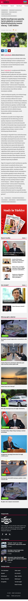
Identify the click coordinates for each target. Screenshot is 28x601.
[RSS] (9, 534)
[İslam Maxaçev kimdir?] (7, 308)
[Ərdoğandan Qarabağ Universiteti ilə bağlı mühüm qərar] (14, 444)
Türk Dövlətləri (4, 570)
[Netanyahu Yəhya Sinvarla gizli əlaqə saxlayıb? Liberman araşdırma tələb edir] (3, 559)
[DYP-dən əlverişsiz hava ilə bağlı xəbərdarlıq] (14, 398)
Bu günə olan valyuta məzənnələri (10, 501)
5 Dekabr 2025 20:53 (6, 30)
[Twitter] (6, 534)
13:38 (10, 553)
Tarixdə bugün (18, 581)
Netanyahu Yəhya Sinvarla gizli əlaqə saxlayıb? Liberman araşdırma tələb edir (17, 559)
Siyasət (4, 359)
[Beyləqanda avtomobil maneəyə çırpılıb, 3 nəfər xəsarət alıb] (14, 467)
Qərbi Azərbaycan (6, 14)
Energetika (3, 581)
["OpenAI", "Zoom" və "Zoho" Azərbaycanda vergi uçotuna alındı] (3, 545)
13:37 (10, 562)
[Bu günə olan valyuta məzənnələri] (14, 491)
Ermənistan (4, 12)
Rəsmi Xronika (5, 427)
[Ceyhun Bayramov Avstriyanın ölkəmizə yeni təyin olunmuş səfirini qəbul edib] (14, 352)
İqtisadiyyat (5, 335)
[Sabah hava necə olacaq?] (14, 376)
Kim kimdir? (18, 573)
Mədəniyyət (17, 578)
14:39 (10, 546)
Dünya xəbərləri (5, 578)
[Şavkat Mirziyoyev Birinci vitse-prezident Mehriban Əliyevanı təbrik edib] (7, 261)
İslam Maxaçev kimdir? (18, 306)
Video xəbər (18, 570)
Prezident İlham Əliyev (15, 10)
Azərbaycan (5, 10)
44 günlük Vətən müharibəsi (8, 201)
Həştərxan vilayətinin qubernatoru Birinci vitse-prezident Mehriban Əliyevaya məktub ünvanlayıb (18, 277)
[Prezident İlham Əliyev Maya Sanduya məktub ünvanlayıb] (14, 248)
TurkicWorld (7, 55)
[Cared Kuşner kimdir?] (14, 295)
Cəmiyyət (4, 383)
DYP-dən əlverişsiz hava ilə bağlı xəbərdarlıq (12, 408)
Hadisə (3, 474)
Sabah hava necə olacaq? (8, 386)
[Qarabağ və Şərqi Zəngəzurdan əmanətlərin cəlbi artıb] (14, 328)
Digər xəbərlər (18, 576)
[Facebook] (2, 534)
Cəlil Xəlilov (12, 12)
